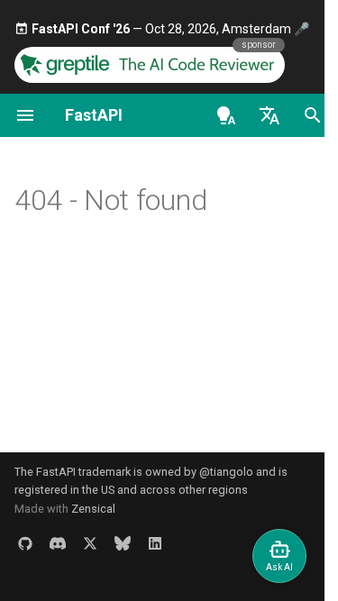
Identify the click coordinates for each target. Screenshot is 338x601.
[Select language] (269, 115)
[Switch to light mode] (226, 115)
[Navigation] (25, 115)
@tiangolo (226, 471)
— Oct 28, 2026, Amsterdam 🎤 (170, 29)
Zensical (93, 508)
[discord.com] (57, 543)
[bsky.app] (122, 543)
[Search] (313, 115)
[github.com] (25, 543)
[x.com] (90, 543)
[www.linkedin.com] (155, 543)
